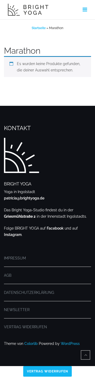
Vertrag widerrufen (47, 371)
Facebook (55, 228)
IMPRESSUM (15, 258)
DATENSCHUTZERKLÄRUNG (29, 292)
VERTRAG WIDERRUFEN (25, 327)
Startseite (39, 28)
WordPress (70, 343)
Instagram (13, 234)
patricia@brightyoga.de (24, 198)
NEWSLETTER (17, 310)
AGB (7, 275)
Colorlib (31, 343)
